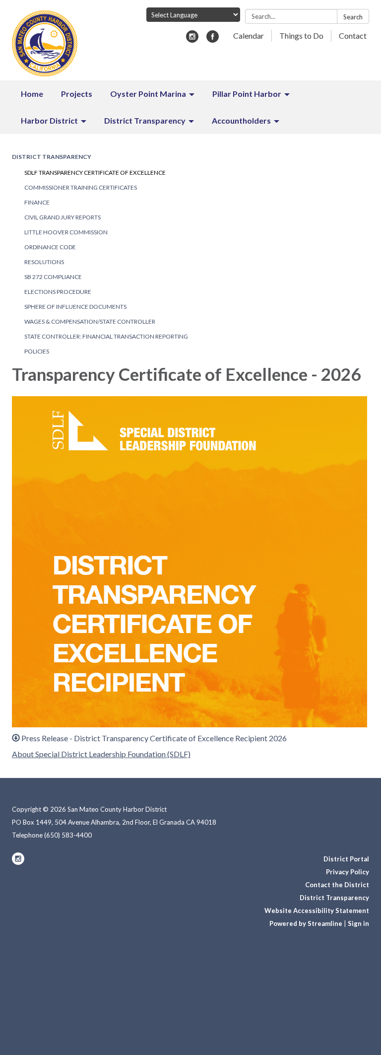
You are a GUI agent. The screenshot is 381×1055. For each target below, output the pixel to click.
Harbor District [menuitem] (49, 120)
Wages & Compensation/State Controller (89, 321)
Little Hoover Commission (66, 232)
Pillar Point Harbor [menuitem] (246, 93)
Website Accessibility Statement (316, 910)
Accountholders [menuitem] (241, 120)
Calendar (248, 35)
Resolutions (44, 262)
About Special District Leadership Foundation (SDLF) (101, 754)
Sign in (358, 923)
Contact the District (337, 885)
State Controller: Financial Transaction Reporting (106, 336)
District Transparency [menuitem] (145, 120)
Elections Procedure (57, 291)
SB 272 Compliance (53, 277)
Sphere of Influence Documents (75, 306)
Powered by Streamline (305, 923)
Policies (36, 351)
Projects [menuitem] (76, 93)
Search (353, 17)
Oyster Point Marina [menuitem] (148, 93)
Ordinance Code (50, 247)
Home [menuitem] (32, 93)
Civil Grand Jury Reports (62, 217)
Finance (37, 202)
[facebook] (212, 39)
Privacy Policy (347, 872)
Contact (353, 35)
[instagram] (192, 39)
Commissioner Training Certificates (80, 187)
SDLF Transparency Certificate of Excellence (95, 172)
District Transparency (51, 156)
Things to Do (301, 35)
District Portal (346, 859)
